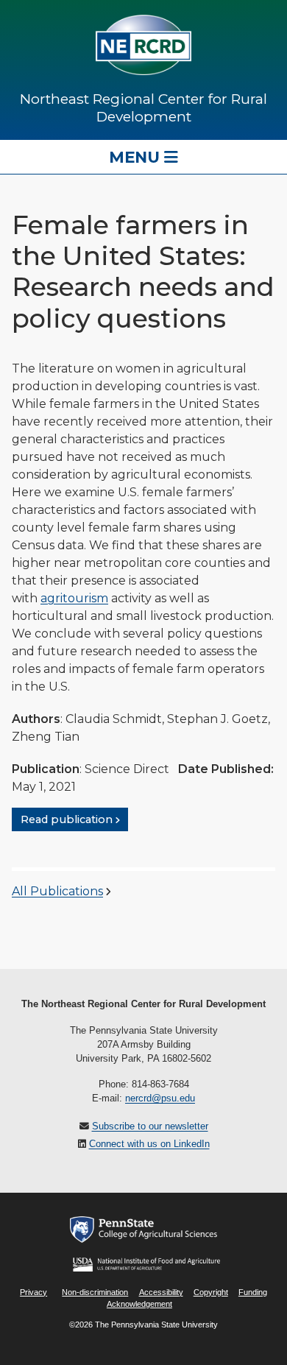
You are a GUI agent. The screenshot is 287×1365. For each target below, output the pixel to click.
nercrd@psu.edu (160, 1098)
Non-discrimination (95, 1292)
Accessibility (161, 1292)
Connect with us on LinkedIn (149, 1143)
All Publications (57, 891)
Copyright (211, 1292)
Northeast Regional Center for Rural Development (143, 107)
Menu (136, 156)
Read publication (67, 819)
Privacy (33, 1292)
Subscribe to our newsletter (150, 1126)
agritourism (74, 598)
